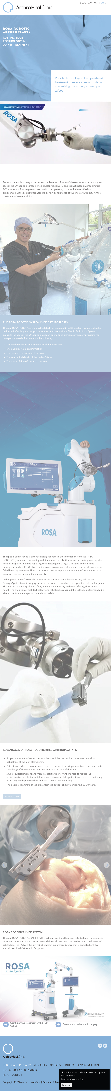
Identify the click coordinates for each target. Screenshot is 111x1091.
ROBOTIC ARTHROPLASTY (17, 1065)
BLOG (83, 3)
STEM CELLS (40, 1065)
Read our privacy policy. (72, 1079)
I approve (66, 1085)
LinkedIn (105, 1045)
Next (107, 865)
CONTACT (92, 3)
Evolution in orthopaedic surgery (80, 1024)
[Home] (27, 7)
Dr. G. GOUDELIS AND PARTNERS (20, 1070)
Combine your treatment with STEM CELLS (29, 1024)
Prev (4, 865)
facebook (100, 1045)
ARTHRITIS (55, 1065)
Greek (106, 3)
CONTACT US (12, 796)
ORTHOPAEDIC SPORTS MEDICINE (81, 1065)
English (102, 3)
